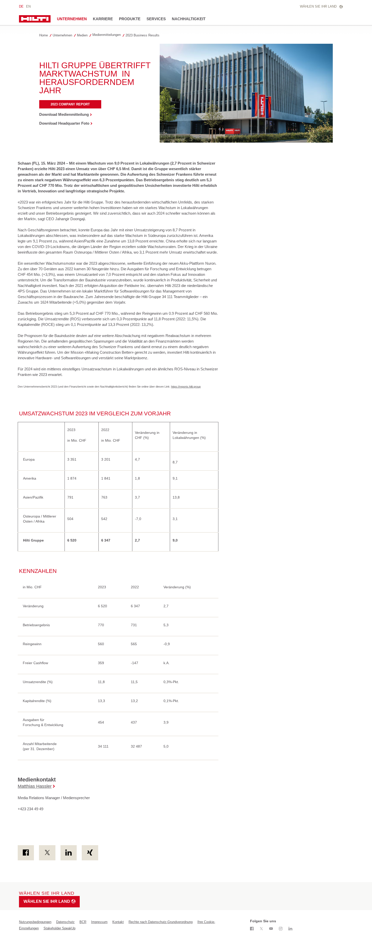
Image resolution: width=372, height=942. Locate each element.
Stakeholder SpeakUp (59, 928)
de (21, 6)
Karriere (103, 19)
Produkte (129, 19)
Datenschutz (65, 922)
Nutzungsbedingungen (35, 922)
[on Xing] (90, 852)
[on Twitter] (47, 852)
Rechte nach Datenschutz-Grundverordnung (161, 922)
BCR (82, 922)
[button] (64, 35)
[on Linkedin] (68, 852)
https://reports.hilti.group (186, 386)
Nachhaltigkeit (188, 19)
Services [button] (156, 19)
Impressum (99, 922)
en (28, 6)
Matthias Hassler (35, 786)
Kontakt (118, 922)
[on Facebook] (26, 852)
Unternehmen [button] (72, 19)
